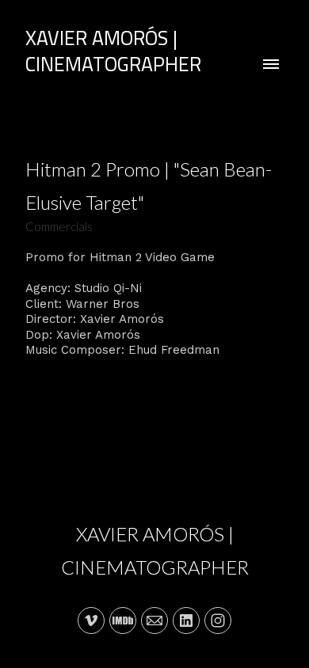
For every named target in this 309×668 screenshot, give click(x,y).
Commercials (59, 226)
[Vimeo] (91, 620)
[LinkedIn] (186, 620)
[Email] (154, 620)
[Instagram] (217, 620)
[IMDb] (122, 620)
